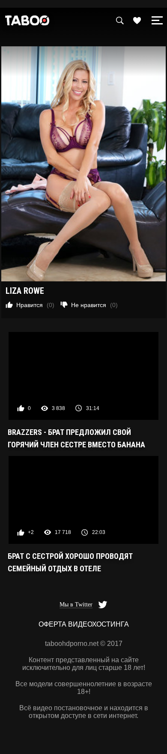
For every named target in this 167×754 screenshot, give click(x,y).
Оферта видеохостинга (84, 624)
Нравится (35, 305)
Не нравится (94, 305)
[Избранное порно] (137, 20)
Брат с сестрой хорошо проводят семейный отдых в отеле (70, 562)
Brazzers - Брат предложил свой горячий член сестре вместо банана (76, 438)
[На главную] (27, 22)
